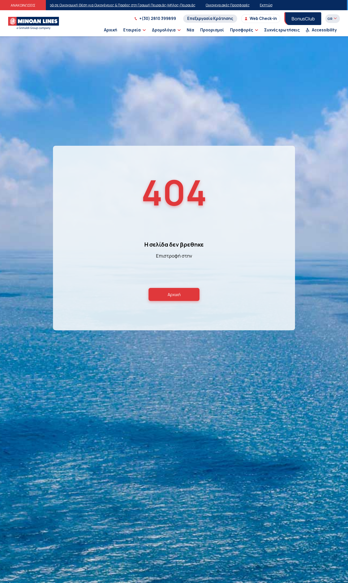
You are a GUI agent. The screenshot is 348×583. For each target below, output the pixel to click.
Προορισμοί (212, 30)
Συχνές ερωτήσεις (282, 30)
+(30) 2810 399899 (157, 18)
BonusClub (303, 18)
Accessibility (324, 30)
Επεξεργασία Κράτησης (210, 18)
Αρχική (110, 30)
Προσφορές (241, 30)
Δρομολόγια (164, 30)
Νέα (190, 30)
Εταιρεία (132, 30)
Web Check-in (263, 18)
